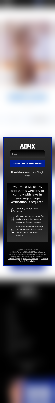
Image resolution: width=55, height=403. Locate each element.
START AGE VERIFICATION (27, 163)
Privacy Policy (30, 261)
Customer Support (14, 259)
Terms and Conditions (30, 259)
